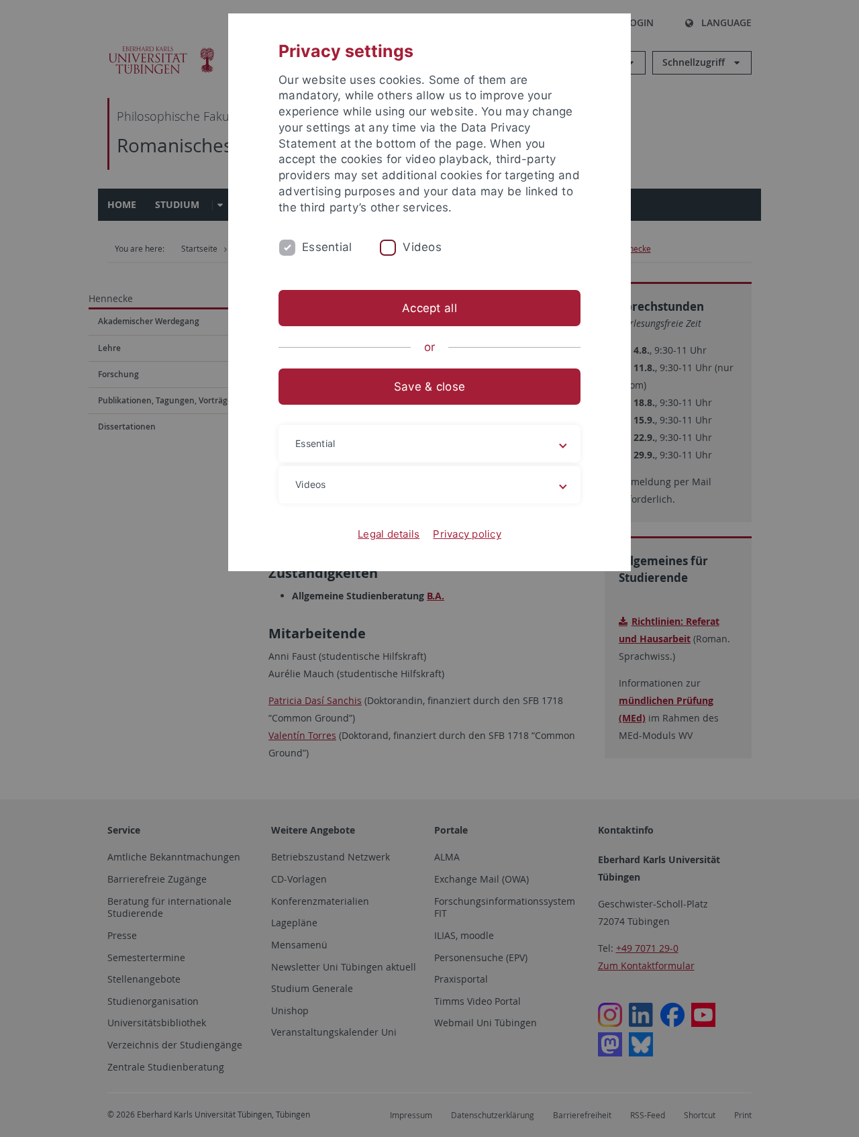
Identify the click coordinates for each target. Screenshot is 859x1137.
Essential (327, 247)
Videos (422, 247)
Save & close (429, 386)
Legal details (388, 534)
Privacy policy (467, 534)
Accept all (429, 308)
